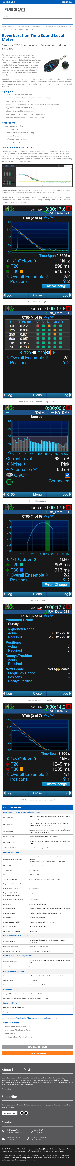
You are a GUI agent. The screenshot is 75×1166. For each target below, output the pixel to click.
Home (4, 26)
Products (11, 26)
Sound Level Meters (23, 26)
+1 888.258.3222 (66, 2)
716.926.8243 (36, 1140)
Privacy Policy (21, 1149)
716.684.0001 (38, 1132)
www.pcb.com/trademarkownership (22, 1160)
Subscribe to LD (9, 1113)
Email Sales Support (14, 1138)
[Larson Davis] (15, 10)
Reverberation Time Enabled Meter (17, 1030)
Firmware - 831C (66, 26)
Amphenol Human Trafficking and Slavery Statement (32, 1151)
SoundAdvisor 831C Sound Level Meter (45, 26)
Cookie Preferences (8, 1149)
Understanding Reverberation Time (17, 1026)
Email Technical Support (15, 1140)
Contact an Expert (37, 1053)
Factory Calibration (50, 1149)
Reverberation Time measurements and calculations (36, 1018)
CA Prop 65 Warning (58, 1151)
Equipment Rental (65, 1149)
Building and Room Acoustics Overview (19, 1037)
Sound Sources (10, 1033)
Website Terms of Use (35, 1149)
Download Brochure (37, 1047)
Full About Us (6, 1089)
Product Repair (7, 1151)
